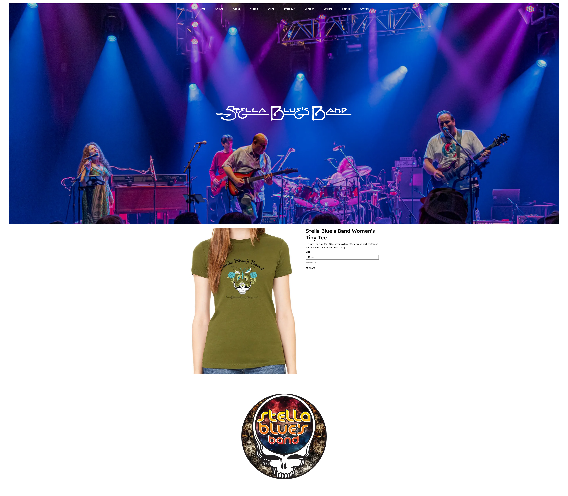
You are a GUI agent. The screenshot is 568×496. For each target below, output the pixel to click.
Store (271, 8)
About (236, 8)
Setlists (328, 8)
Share (312, 268)
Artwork (364, 8)
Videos (254, 8)
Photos (346, 8)
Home (202, 8)
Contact (309, 8)
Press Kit (289, 8)
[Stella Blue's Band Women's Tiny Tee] (244, 301)
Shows (219, 8)
